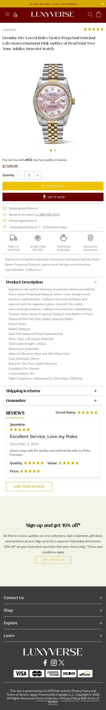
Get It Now (56, 197)
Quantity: (8, 175)
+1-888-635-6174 (47, 214)
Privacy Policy (69, 698)
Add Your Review (29, 487)
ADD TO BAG (56, 186)
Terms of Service (47, 698)
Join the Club (53, 560)
